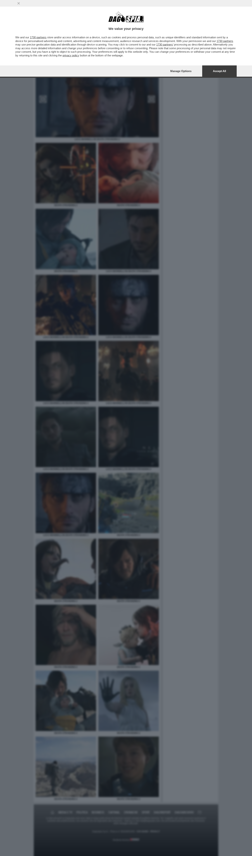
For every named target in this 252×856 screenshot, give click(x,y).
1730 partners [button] (38, 37)
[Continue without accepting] (18, 3)
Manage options (180, 71)
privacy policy (71, 55)
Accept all (219, 71)
